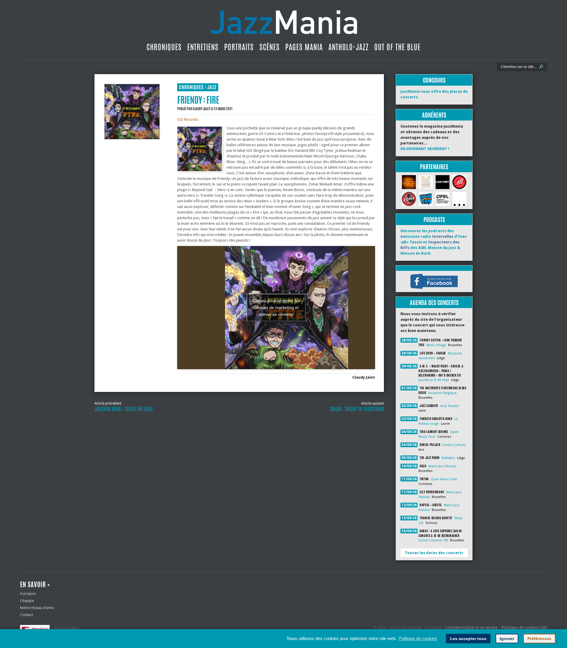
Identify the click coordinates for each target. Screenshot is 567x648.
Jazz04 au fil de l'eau (433, 380)
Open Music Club (444, 479)
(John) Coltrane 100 (433, 540)
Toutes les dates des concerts (434, 553)
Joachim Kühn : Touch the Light (123, 409)
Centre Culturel (453, 445)
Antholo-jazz (348, 47)
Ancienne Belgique (442, 393)
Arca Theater (449, 406)
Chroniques (164, 47)
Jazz (211, 87)
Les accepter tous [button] (468, 638)
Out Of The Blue (397, 47)
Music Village (436, 345)
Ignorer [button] (507, 638)
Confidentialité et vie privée (471, 628)
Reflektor (448, 458)
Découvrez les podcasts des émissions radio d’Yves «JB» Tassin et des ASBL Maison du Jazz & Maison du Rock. (433, 242)
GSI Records (187, 119)
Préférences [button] (539, 638)
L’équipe (27, 600)
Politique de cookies (418, 638)
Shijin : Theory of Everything (357, 409)
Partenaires (434, 166)
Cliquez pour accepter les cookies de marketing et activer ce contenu (276, 307)
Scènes (269, 47)
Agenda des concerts (434, 302)
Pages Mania (304, 47)
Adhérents (434, 115)
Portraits (239, 47)
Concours (434, 80)
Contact (26, 615)
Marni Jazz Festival (442, 466)
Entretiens (203, 47)
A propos (28, 593)
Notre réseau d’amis (37, 607)
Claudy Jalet (201, 108)
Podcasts (434, 219)
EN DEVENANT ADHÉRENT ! (424, 148)
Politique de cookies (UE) (524, 628)
